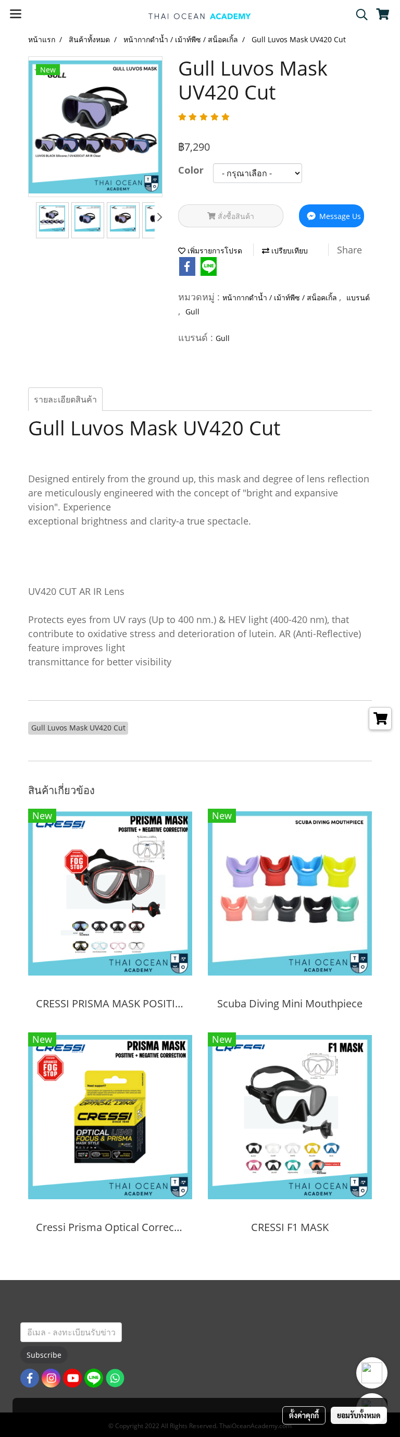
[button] (358, 14)
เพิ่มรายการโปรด (213, 250)
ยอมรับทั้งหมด (359, 1415)
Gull (192, 311)
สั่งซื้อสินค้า (235, 216)
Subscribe (44, 1355)
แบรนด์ (358, 297)
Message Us (339, 216)
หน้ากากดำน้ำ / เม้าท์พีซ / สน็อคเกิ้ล (280, 297)
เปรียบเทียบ (288, 250)
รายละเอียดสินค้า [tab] (65, 399)
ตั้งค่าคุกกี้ (304, 1415)
